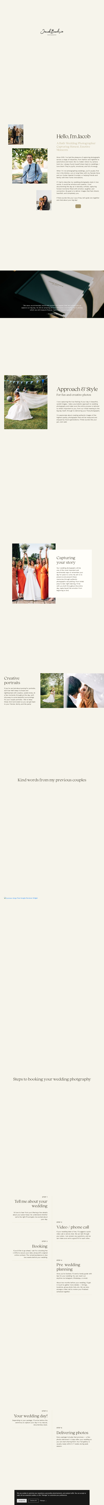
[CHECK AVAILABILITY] (78, 206)
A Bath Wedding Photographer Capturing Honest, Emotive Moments (76, 147)
